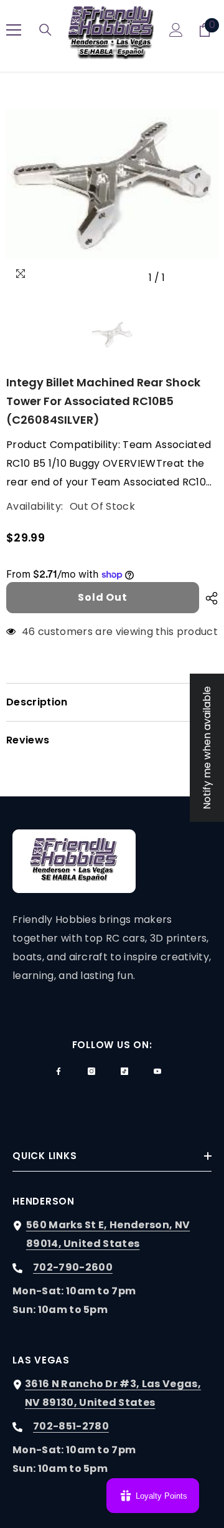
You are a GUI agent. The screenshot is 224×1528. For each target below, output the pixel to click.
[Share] (208, 598)
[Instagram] (91, 1071)
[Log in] (176, 30)
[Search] (45, 29)
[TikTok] (124, 1071)
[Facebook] (58, 1071)
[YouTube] (157, 1071)
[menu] (13, 29)
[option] (112, 184)
